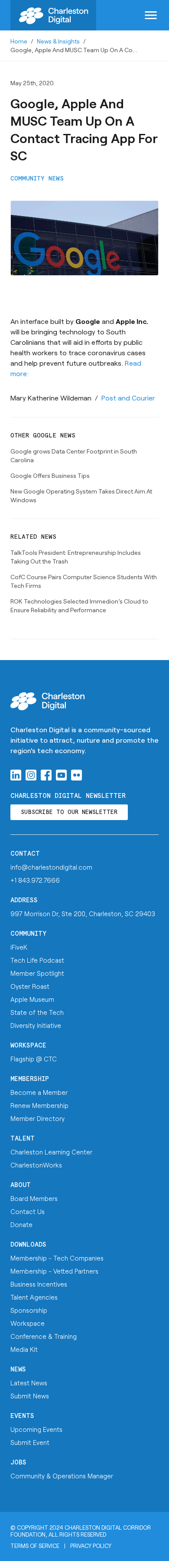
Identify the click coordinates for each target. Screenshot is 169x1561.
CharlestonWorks (36, 1165)
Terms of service (34, 1545)
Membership (29, 1079)
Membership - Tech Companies (57, 1258)
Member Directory (37, 1118)
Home (18, 41)
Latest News (28, 1383)
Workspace (28, 1045)
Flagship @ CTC (33, 1059)
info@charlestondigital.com (51, 867)
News (18, 1369)
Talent (22, 1138)
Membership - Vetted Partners (54, 1271)
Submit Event (29, 1442)
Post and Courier (128, 398)
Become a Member (39, 1092)
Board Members (34, 1198)
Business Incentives (38, 1284)
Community (28, 934)
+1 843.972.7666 (35, 880)
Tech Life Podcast (37, 960)
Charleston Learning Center (51, 1152)
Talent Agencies (34, 1297)
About (20, 1185)
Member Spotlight (37, 973)
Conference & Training (43, 1336)
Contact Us (27, 1211)
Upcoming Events (36, 1429)
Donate (21, 1224)
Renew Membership (39, 1105)
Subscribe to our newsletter (69, 812)
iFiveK (18, 947)
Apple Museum (32, 999)
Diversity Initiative (35, 1025)
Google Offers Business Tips (50, 475)
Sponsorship (28, 1310)
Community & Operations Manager (61, 1476)
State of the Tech (37, 1012)
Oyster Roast (29, 986)
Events (22, 1416)
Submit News (29, 1396)
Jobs (18, 1462)
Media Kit (24, 1349)
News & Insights (58, 41)
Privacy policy (90, 1545)
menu (151, 15)
